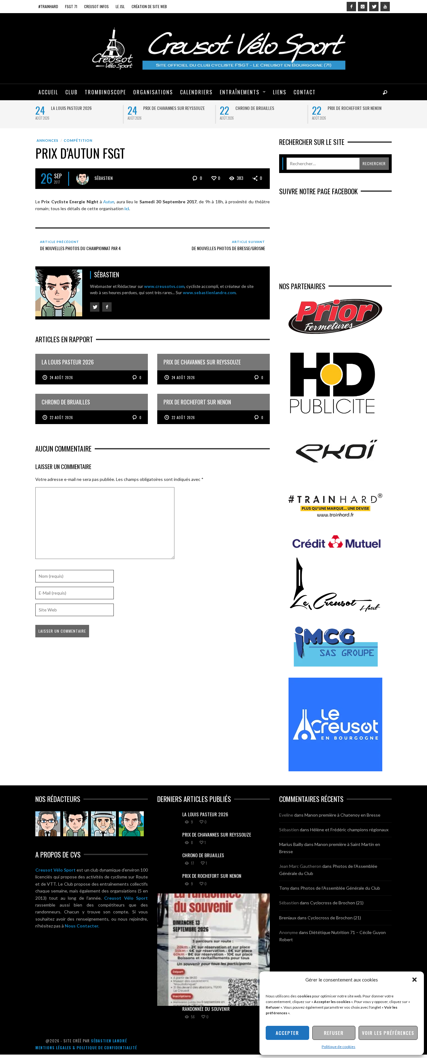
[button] (414, 979)
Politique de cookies (338, 1046)
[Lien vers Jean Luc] (103, 823)
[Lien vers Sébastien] (75, 823)
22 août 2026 (61, 417)
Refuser (334, 1032)
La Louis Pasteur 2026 (71, 108)
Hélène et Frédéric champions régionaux (349, 829)
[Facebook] (351, 6)
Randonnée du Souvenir (206, 1008)
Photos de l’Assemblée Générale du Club (340, 888)
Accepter (287, 1032)
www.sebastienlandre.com (209, 292)
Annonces (47, 140)
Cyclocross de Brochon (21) (337, 902)
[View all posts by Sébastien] (82, 178)
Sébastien (103, 178)
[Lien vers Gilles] (131, 823)
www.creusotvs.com (164, 286)
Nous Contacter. (82, 925)
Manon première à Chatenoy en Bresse (342, 815)
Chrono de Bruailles (254, 108)
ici (126, 208)
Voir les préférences (388, 1032)
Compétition (78, 140)
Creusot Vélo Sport (55, 870)
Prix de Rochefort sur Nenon (354, 108)
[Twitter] (374, 6)
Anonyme (288, 932)
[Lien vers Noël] (47, 823)
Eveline (286, 815)
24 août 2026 (61, 377)
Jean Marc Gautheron (300, 866)
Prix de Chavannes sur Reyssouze (174, 108)
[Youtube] (385, 6)
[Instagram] (362, 6)
